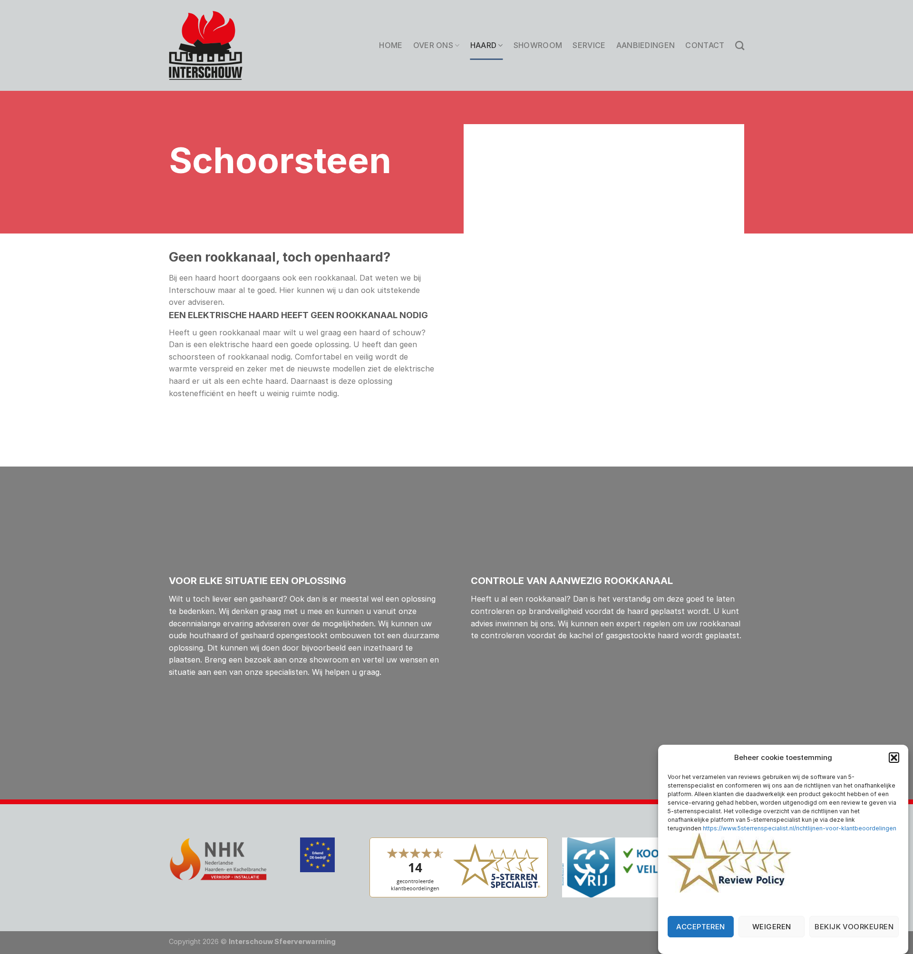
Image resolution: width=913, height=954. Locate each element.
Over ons (433, 45)
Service (589, 45)
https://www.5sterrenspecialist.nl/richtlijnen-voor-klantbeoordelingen (799, 828)
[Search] (739, 45)
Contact (704, 45)
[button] (894, 757)
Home (390, 45)
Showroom (538, 45)
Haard (483, 45)
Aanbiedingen (645, 45)
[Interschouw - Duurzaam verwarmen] (206, 45)
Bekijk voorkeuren (854, 926)
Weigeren (771, 926)
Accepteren (700, 926)
